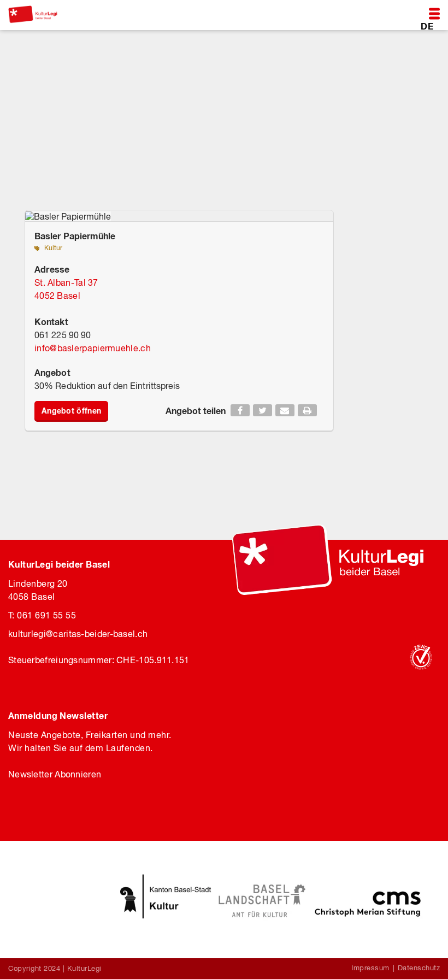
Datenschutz (419, 968)
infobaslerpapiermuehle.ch (92, 348)
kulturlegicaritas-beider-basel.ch (78, 634)
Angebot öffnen (71, 410)
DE (427, 25)
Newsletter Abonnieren (54, 774)
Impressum (370, 968)
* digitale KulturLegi (57, 104)
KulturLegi (84, 968)
